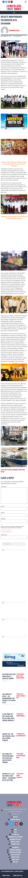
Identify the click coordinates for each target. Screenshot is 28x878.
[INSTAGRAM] (12, 2)
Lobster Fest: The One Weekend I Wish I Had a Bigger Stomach (8, 737)
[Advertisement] (14, 234)
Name (3, 506)
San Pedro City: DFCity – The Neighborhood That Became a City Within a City (8, 698)
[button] (25, 2)
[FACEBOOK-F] (3, 2)
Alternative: (4, 534)
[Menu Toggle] (14, 12)
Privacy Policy (6, 875)
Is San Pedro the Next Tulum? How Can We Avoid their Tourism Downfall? (8, 717)
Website (3, 518)
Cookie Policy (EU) (17, 875)
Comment (4, 486)
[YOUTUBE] (9, 2)
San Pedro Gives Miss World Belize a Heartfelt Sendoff (9, 676)
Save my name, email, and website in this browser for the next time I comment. (12, 527)
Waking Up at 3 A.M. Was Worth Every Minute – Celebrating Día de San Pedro (9, 777)
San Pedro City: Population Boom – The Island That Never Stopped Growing (8, 758)
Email (3, 512)
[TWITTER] (6, 2)
